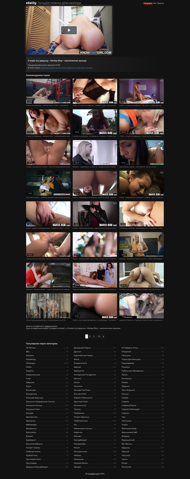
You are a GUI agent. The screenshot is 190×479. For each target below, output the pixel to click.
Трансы (160, 3)
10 (99, 336)
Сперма (88, 68)
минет (58, 68)
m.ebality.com (94, 474)
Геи (154, 3)
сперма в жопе (48, 68)
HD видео (80, 68)
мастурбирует (68, 68)
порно (48, 326)
